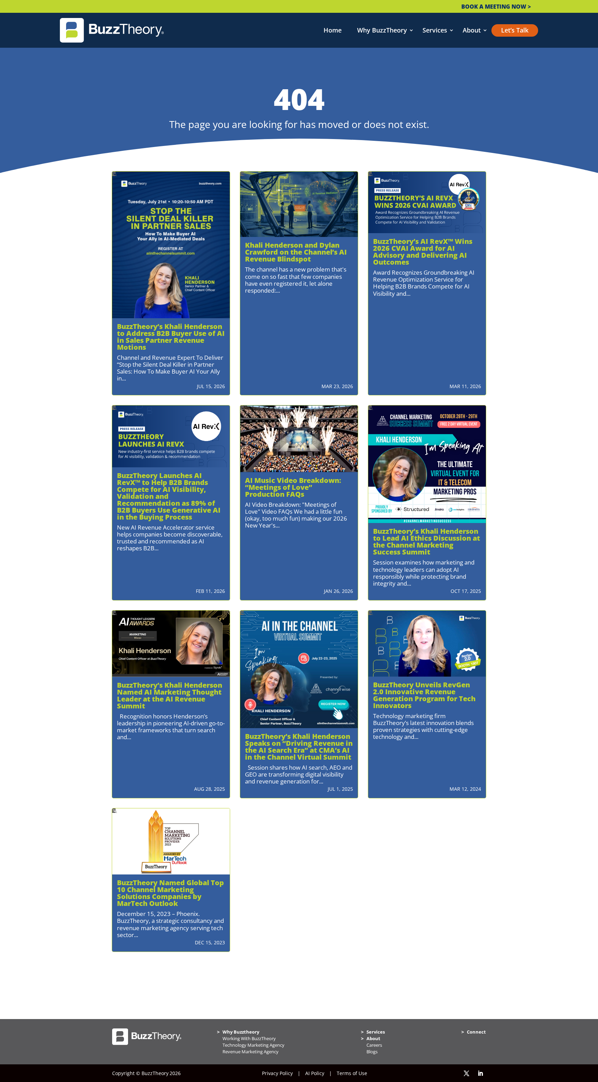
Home (333, 30)
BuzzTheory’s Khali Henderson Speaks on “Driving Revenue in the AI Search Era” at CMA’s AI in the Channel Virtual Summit (299, 747)
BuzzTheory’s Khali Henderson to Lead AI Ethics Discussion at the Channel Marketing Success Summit (426, 541)
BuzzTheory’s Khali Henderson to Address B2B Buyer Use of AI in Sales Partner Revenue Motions (171, 337)
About (472, 30)
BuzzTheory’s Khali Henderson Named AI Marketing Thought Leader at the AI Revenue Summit (169, 695)
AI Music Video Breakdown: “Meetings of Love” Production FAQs (293, 487)
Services (435, 30)
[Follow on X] (466, 1073)
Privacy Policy (277, 1073)
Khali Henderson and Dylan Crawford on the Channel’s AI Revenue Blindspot (296, 252)
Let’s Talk (514, 30)
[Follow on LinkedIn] (480, 1073)
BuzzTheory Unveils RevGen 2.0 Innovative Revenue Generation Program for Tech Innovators (424, 695)
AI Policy (314, 1073)
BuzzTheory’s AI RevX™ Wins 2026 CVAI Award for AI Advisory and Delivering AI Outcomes (422, 252)
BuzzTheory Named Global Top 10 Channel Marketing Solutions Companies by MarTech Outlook (170, 893)
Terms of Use (352, 1073)
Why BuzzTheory (382, 30)
